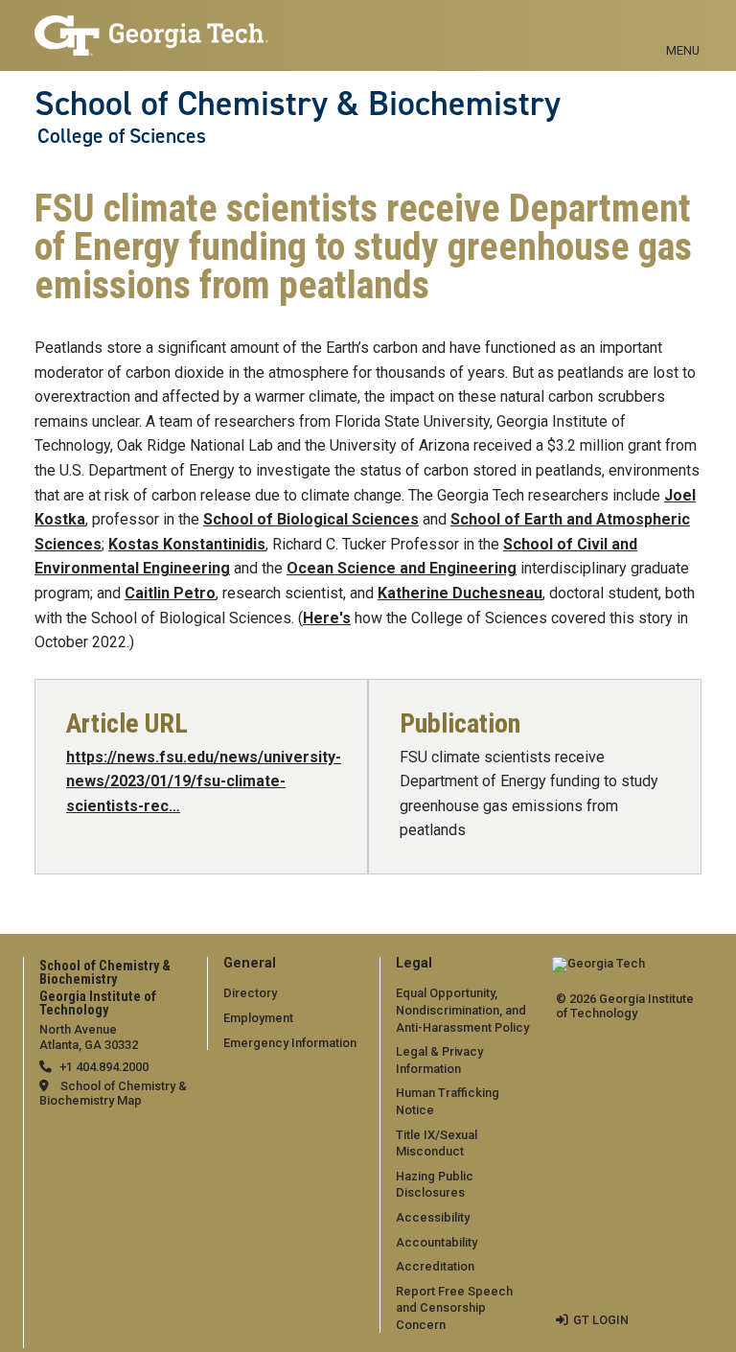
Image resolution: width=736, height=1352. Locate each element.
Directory (250, 993)
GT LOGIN (601, 1320)
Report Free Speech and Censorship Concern (454, 1308)
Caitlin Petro (170, 593)
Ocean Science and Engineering (402, 568)
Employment (258, 1018)
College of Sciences (121, 136)
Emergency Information (289, 1043)
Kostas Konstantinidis (186, 544)
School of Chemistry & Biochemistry (297, 103)
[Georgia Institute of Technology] (151, 27)
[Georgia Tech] (598, 970)
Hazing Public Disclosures (434, 1184)
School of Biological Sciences (311, 519)
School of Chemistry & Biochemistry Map (113, 1093)
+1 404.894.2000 (104, 1067)
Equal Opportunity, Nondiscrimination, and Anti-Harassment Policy (462, 1010)
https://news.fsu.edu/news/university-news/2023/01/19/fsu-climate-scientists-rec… (203, 781)
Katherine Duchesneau (460, 593)
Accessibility (433, 1217)
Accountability (436, 1242)
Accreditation (435, 1266)
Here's (327, 618)
